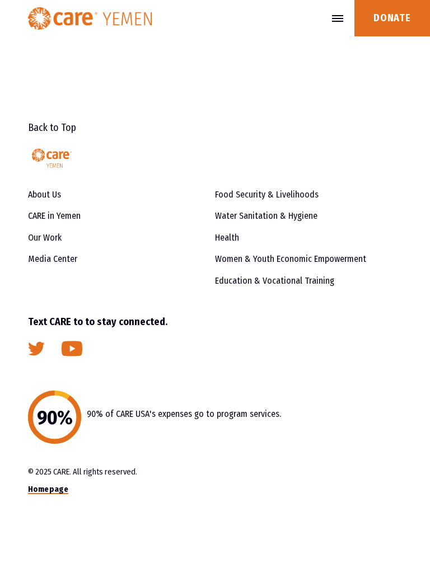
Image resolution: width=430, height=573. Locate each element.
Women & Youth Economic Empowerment (290, 258)
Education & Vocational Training (274, 280)
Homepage (48, 489)
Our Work (45, 237)
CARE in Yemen (54, 215)
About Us (44, 194)
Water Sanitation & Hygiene (266, 215)
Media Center (52, 258)
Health (227, 237)
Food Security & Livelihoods (267, 194)
